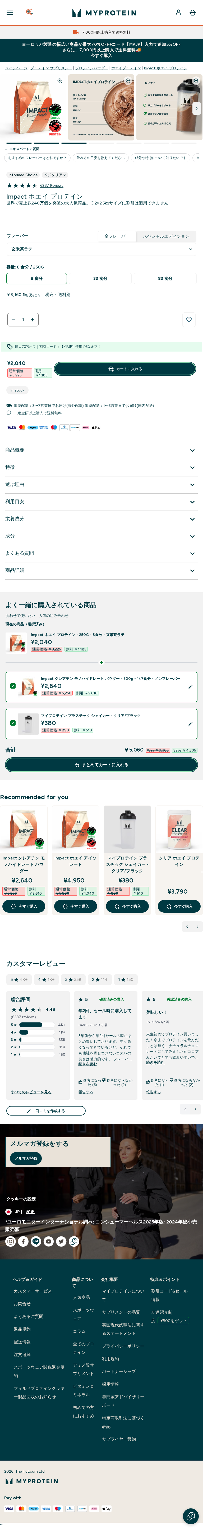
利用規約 (110, 1359)
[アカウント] (179, 12)
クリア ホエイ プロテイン (179, 861)
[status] (23, 319)
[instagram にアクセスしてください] (10, 1241)
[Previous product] (187, 926)
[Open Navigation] (10, 12)
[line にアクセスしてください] (36, 1241)
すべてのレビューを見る (31, 1092)
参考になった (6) (92, 1082)
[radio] (36, 278)
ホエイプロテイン (126, 68)
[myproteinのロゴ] (104, 12)
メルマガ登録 (26, 1158)
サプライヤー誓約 (119, 1439)
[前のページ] (185, 1109)
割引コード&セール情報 (169, 1295)
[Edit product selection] (190, 687)
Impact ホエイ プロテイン (165, 68)
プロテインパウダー (91, 68)
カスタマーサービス (33, 1291)
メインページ (16, 68)
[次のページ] (195, 1109)
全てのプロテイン (83, 1348)
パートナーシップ (119, 1371)
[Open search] (30, 12)
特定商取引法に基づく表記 (123, 1422)
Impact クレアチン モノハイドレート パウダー (24, 864)
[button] (190, 1516)
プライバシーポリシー (123, 1346)
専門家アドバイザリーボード (123, 1401)
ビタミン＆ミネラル (83, 1390)
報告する (86, 1092)
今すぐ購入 (28, 906)
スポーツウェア (83, 1314)
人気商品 (81, 1297)
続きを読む (88, 1064)
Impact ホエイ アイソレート (75, 861)
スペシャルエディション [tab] (166, 236)
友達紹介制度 (169, 1316)
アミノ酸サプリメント (83, 1369)
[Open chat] (74, 1241)
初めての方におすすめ (83, 1411)
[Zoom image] (60, 80)
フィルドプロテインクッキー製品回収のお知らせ (39, 1392)
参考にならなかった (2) (119, 1082)
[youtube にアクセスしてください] (48, 1241)
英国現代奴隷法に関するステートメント (123, 1329)
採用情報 (110, 1384)
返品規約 (22, 1329)
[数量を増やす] (32, 319)
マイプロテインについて (123, 1295)
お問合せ (22, 1304)
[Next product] (197, 926)
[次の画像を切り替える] (196, 108)
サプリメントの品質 (121, 1312)
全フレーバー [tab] (117, 236)
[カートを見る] (192, 12)
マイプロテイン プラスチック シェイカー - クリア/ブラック (127, 864)
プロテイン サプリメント (51, 68)
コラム (79, 1331)
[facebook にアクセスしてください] (23, 1241)
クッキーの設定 (21, 1199)
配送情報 (22, 1342)
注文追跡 (22, 1354)
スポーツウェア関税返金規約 (39, 1371)
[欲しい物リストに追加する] (189, 319)
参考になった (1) (159, 1082)
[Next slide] (202, 872)
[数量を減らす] (13, 319)
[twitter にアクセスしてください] (61, 1241)
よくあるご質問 (28, 1316)
